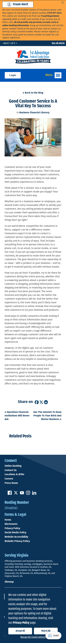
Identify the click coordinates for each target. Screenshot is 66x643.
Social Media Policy (15, 532)
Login (12, 75)
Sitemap (9, 582)
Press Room (11, 483)
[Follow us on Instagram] (28, 494)
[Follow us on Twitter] (16, 494)
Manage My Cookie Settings (33, 637)
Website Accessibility (16, 537)
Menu (49, 75)
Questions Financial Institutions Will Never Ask (17, 416)
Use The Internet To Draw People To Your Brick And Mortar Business (47, 416)
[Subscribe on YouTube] (22, 494)
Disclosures (11, 524)
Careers (9, 479)
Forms (8, 520)
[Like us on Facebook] (10, 494)
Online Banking (13, 466)
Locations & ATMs (14, 474)
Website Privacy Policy (17, 541)
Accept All (20, 631)
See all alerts (58, 43)
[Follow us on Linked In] (34, 494)
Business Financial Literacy (34, 112)
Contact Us (11, 470)
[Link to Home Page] (33, 57)
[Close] (62, 2)
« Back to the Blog (33, 93)
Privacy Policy (12, 528)
